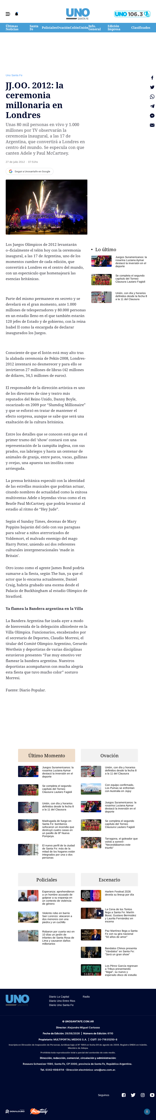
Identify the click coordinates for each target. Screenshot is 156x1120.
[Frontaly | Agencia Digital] (36, 1111)
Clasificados (140, 27)
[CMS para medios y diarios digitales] (15, 1111)
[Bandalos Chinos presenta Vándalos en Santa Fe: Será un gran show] (109, 952)
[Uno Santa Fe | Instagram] (142, 1095)
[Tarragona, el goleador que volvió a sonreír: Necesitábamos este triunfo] (109, 843)
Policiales (49, 27)
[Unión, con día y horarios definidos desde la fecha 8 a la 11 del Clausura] (119, 297)
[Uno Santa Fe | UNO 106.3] (132, 14)
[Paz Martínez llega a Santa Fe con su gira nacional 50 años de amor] (109, 934)
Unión (83, 27)
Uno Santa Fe (14, 75)
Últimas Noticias (12, 28)
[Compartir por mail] (152, 125)
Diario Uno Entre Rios (62, 1000)
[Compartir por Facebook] (152, 77)
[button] (8, 14)
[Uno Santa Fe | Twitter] (133, 1095)
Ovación (63, 27)
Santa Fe (34, 28)
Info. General (94, 28)
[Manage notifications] (147, 1112)
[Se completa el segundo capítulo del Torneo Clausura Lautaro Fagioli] (119, 279)
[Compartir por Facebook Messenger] (152, 116)
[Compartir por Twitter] (152, 87)
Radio (86, 996)
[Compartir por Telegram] (152, 106)
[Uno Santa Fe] (78, 14)
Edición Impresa (114, 28)
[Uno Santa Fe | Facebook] (123, 1095)
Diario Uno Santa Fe (61, 1005)
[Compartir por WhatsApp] (152, 97)
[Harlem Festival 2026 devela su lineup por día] (109, 895)
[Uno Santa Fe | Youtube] (152, 1095)
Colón (74, 27)
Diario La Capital (59, 996)
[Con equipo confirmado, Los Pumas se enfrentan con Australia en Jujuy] (109, 789)
